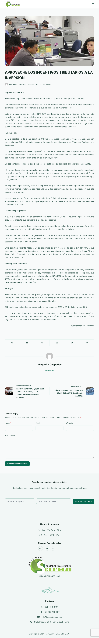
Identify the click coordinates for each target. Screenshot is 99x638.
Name (8, 423)
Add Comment (11, 435)
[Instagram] (47, 548)
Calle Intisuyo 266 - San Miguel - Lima (51, 622)
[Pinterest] (42, 343)
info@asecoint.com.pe (52, 617)
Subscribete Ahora (83, 501)
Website (69, 423)
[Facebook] (12, 343)
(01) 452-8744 (51, 607)
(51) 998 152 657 (52, 612)
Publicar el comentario (17, 463)
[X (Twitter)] (27, 343)
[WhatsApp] (71, 343)
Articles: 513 (49, 370)
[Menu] (93, 4)
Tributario (46, 84)
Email (38, 423)
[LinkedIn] (57, 343)
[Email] (86, 343)
